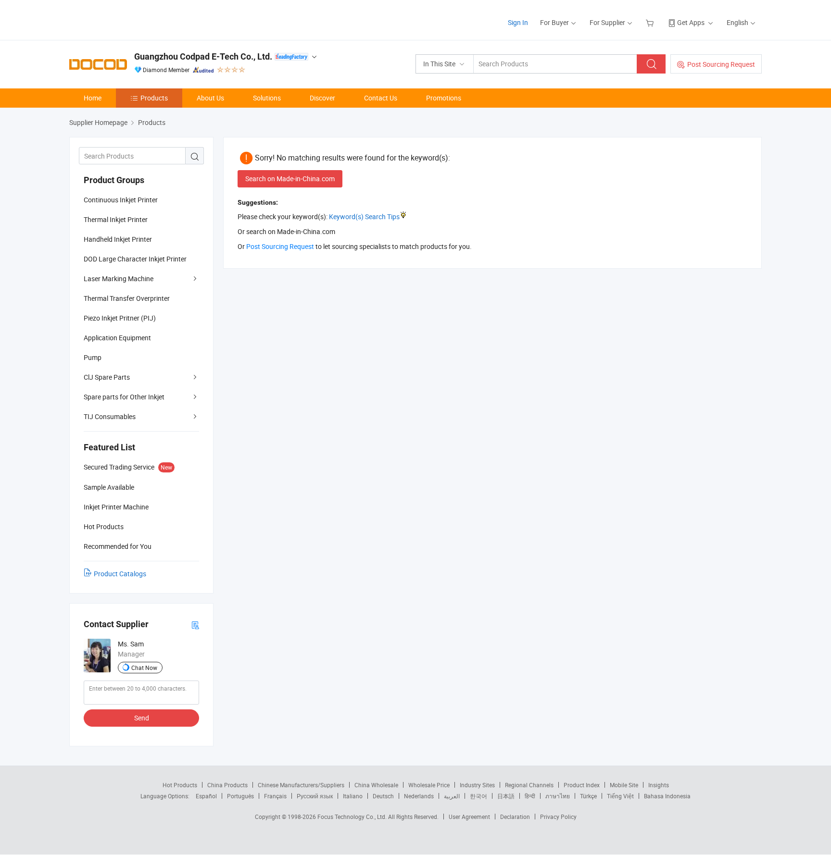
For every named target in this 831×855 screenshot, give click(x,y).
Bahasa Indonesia (667, 796)
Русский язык (315, 796)
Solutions (267, 97)
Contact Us (380, 97)
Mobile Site (624, 785)
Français (275, 796)
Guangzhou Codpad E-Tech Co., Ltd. (203, 56)
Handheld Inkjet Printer (118, 239)
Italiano (353, 796)
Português (240, 796)
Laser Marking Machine (118, 278)
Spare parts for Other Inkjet (124, 396)
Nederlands (419, 796)
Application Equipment (117, 337)
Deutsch (383, 796)
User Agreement (469, 816)
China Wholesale (376, 785)
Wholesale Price (429, 785)
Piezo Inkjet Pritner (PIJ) (120, 317)
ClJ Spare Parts (107, 377)
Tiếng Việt (620, 796)
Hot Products (180, 785)
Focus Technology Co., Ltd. (352, 816)
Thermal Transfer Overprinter (127, 298)
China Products (227, 785)
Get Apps (691, 22)
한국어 (478, 796)
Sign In (518, 22)
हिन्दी (530, 796)
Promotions (443, 97)
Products (154, 97)
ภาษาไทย (557, 796)
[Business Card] (195, 624)
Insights (658, 785)
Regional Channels (529, 785)
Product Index (582, 785)
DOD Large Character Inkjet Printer (135, 258)
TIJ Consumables (110, 416)
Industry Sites (477, 785)
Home (92, 97)
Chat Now (144, 667)
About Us (210, 97)
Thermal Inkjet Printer (116, 219)
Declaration (515, 816)
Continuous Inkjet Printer (121, 199)
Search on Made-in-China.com (290, 178)
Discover (322, 97)
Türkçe (588, 796)
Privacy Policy (558, 816)
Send (141, 717)
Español (206, 796)
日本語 (506, 796)
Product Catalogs (120, 573)
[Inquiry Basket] (651, 22)
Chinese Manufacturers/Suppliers (301, 785)
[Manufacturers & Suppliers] (131, 19)
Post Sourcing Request (721, 64)
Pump (92, 357)
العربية (452, 796)
